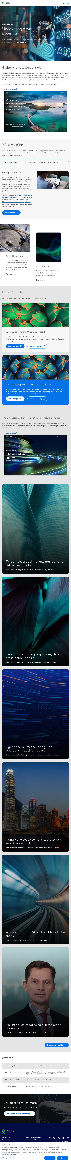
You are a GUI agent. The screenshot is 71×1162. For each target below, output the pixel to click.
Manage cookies (7, 1158)
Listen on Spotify (36, 346)
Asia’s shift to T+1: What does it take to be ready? (35, 934)
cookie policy (14, 1154)
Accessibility (6, 1138)
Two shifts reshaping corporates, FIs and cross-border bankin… (34, 656)
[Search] (63, 3)
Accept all (50, 1158)
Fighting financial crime (32, 1140)
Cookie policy (6, 1140)
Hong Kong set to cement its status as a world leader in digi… (34, 841)
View (4, 73)
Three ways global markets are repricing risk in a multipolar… (34, 563)
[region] (35, 1152)
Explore (9, 274)
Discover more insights (55, 1045)
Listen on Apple (14, 346)
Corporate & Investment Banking (18, 1114)
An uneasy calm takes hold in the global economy (34, 1026)
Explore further (9, 213)
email (56, 84)
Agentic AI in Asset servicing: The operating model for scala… (29, 748)
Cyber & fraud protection (33, 1138)
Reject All (62, 1158)
